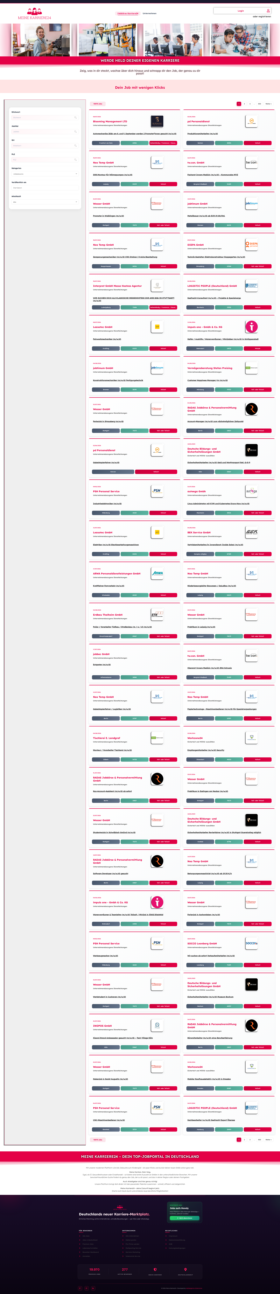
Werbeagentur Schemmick (194, 1288)
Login (241, 10)
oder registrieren (262, 16)
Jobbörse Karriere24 (127, 13)
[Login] (268, 10)
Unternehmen (149, 13)
